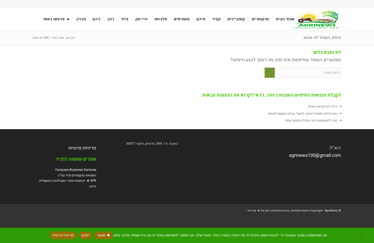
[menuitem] (285, 19)
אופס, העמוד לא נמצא (322, 38)
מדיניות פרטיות (82, 148)
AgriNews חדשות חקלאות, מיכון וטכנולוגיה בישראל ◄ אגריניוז (293, 210)
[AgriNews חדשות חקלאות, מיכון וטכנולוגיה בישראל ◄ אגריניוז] (315, 19)
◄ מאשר (103, 235)
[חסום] (367, 235)
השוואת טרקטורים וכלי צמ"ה (77, 175)
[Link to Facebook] (34, 4)
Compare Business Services (75, 169)
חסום (85, 235)
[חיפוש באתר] (34, 19)
